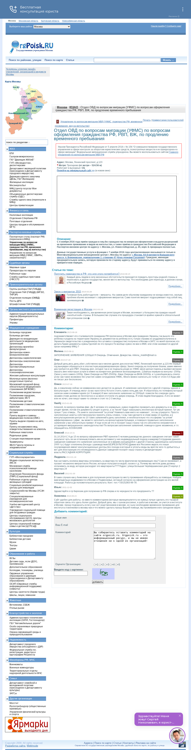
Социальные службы (21, 452)
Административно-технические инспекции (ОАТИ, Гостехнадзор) (27, 618)
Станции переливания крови (25, 438)
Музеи (13, 542)
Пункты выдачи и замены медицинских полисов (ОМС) (25, 416)
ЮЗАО (73, 107)
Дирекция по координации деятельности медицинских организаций (24, 341)
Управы (14, 322)
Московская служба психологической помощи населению (23, 468)
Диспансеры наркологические (25, 358)
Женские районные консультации (27, 375)
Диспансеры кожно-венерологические (20, 353)
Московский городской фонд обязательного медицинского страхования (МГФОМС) (25, 386)
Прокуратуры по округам (23, 270)
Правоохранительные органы (26, 284)
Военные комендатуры (22, 667)
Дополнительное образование (26, 567)
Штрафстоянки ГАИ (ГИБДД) (25, 304)
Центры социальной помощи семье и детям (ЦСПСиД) (25, 524)
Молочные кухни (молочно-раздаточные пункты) (24, 379)
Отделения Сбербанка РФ (23, 218)
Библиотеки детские (20, 539)
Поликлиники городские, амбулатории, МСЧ (22, 396)
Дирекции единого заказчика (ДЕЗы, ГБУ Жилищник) (25, 177)
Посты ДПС (16, 301)
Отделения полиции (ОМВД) (25, 298)
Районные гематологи (21, 432)
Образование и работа (22, 553)
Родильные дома (18, 435)
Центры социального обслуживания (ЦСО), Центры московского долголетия (25, 518)
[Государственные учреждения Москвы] (31, 54)
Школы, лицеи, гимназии (22, 595)
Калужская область (50, 21)
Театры (13, 545)
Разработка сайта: (15, 745)
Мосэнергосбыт (18, 185)
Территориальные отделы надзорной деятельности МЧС (26, 671)
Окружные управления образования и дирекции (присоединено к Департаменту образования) (26, 577)
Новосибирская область (73, 21)
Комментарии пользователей (168, 120)
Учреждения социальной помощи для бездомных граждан (27, 511)
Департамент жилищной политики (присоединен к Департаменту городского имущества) (28, 171)
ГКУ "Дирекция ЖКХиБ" (22, 159)
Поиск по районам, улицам (25, 60)
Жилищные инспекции (21, 182)
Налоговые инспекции (21, 215)
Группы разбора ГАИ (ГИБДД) (25, 289)
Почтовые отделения (21, 221)
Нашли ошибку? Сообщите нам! (166, 26)
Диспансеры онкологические (25, 361)
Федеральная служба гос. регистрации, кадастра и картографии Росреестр (23, 652)
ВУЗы (12, 558)
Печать (147, 120)
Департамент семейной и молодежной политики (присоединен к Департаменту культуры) (26, 686)
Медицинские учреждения (24, 327)
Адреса (88, 743)
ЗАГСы (13, 693)
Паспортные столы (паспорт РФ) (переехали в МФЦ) (27, 237)
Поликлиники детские (21, 401)
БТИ (12, 153)
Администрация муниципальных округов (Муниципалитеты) (27, 315)
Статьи (70, 60)
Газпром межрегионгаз (22, 156)
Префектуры (16, 319)
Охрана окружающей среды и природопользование (25, 633)
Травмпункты (16, 442)
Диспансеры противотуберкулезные (22, 365)
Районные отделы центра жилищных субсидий (23, 480)
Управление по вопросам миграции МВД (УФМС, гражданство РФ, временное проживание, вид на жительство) (28, 246)
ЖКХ (12, 148)
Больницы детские (19, 335)
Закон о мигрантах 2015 (67, 291)
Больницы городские (21, 332)
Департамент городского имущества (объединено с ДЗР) (26, 645)
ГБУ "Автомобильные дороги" (25, 623)
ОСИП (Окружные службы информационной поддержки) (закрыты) (25, 586)
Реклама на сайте (146, 743)
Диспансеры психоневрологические (22, 371)
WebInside (32, 745)
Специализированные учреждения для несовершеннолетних (21, 498)
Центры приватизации (22, 205)
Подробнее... (175, 286)
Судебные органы (19, 262)
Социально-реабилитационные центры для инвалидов (26, 486)
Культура (15, 531)
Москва (62, 107)
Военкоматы (16, 664)
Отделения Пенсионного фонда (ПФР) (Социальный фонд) (27, 475)
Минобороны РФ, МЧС (22, 659)
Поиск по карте (54, 60)
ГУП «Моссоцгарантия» (22, 457)
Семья (13, 678)
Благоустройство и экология (26, 613)
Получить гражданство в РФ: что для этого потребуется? (87, 273)
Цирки (13, 548)
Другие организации (21, 698)
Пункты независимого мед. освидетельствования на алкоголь (28, 427)
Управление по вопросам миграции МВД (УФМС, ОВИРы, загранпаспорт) (26, 255)
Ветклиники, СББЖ (20, 605)
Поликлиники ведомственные (25, 392)
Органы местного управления (26, 309)
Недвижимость (18, 639)
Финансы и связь (19, 210)
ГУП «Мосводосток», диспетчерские (21, 164)
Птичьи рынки (17, 608)
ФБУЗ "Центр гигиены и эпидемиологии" (22, 446)
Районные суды (18, 273)
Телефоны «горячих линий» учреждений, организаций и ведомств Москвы (26, 72)
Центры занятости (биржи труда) (27, 592)
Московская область (28, 21)
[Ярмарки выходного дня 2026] (25, 724)
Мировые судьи (18, 267)
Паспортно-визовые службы (25, 232)
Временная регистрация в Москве (73, 309)
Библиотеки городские (21, 536)
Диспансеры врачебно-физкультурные (22, 347)
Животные (15, 600)
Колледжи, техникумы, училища (26, 570)
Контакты (128, 743)
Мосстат (14, 703)
